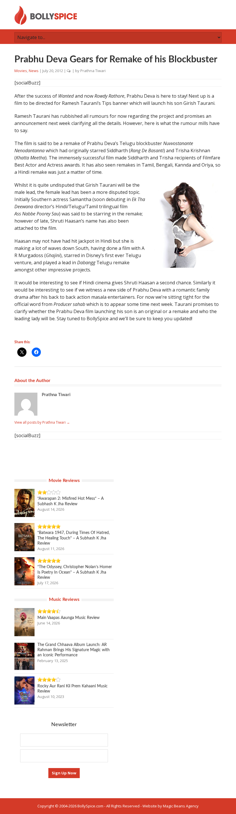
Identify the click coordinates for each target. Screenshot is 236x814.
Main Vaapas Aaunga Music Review (68, 618)
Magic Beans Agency (181, 806)
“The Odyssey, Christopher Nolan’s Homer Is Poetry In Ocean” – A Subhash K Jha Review (74, 572)
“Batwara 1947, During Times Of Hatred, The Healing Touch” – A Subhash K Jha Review (73, 538)
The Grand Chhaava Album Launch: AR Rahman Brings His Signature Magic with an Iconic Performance (73, 650)
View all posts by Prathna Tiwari (42, 422)
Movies (20, 70)
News (34, 70)
